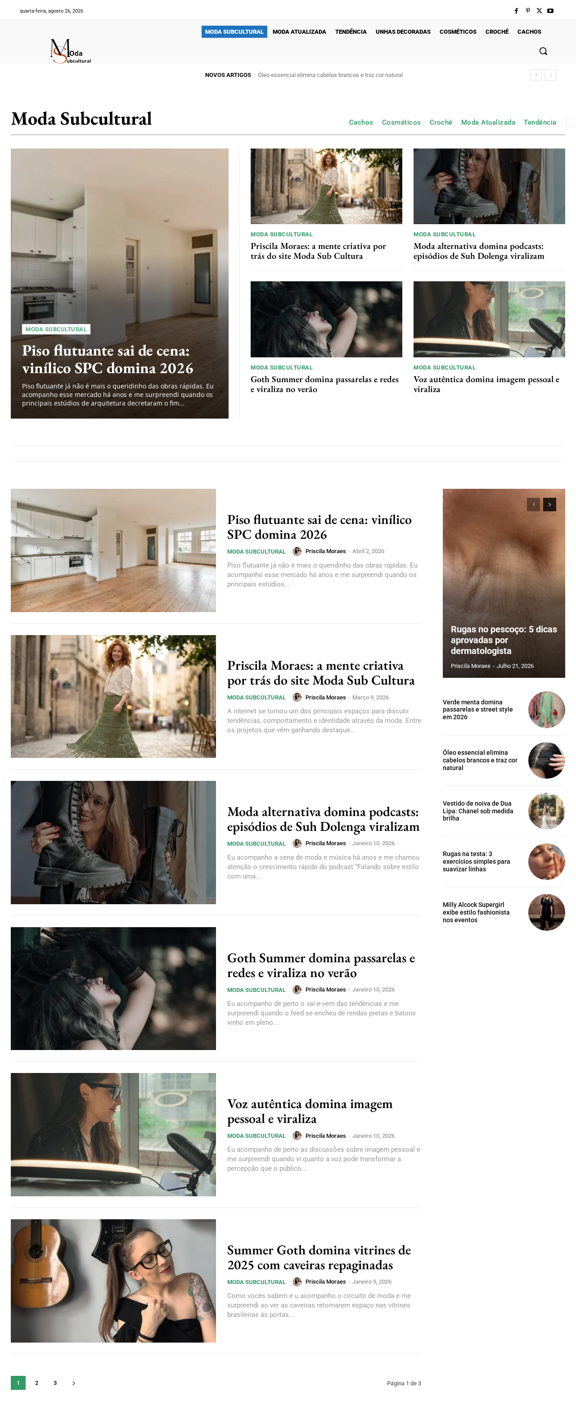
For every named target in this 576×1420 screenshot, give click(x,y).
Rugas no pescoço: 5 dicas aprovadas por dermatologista (504, 640)
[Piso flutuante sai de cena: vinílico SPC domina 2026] (120, 284)
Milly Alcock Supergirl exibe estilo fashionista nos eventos (476, 912)
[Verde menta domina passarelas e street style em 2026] (546, 709)
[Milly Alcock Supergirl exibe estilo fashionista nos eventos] (546, 912)
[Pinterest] (527, 11)
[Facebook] (516, 11)
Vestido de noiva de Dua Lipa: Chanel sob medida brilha (328, 75)
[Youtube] (550, 11)
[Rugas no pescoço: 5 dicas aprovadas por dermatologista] (504, 583)
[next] (550, 75)
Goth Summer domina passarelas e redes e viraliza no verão (325, 384)
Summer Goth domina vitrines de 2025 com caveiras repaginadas (319, 1257)
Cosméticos (401, 122)
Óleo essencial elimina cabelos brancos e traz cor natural (480, 760)
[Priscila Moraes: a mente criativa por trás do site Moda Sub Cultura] (326, 186)
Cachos (361, 122)
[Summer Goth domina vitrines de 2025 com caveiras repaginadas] (113, 1281)
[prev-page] (533, 504)
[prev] (536, 75)
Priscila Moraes (326, 551)
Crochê (441, 122)
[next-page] (73, 1383)
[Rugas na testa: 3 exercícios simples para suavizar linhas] (546, 861)
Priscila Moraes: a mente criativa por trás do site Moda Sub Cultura (318, 250)
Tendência (540, 122)
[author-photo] (298, 551)
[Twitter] (539, 11)
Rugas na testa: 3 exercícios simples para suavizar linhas (476, 861)
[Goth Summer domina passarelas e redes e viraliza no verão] (326, 319)
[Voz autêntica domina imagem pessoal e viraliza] (489, 319)
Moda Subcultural (56, 329)
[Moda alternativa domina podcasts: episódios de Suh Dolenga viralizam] (489, 186)
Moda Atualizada (488, 122)
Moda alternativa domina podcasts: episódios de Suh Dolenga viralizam (479, 250)
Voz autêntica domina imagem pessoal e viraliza (486, 384)
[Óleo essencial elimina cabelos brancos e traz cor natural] (546, 760)
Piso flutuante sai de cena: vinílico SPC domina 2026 (108, 359)
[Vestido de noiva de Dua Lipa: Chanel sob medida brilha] (546, 811)
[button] (543, 51)
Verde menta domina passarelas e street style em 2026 (478, 710)
